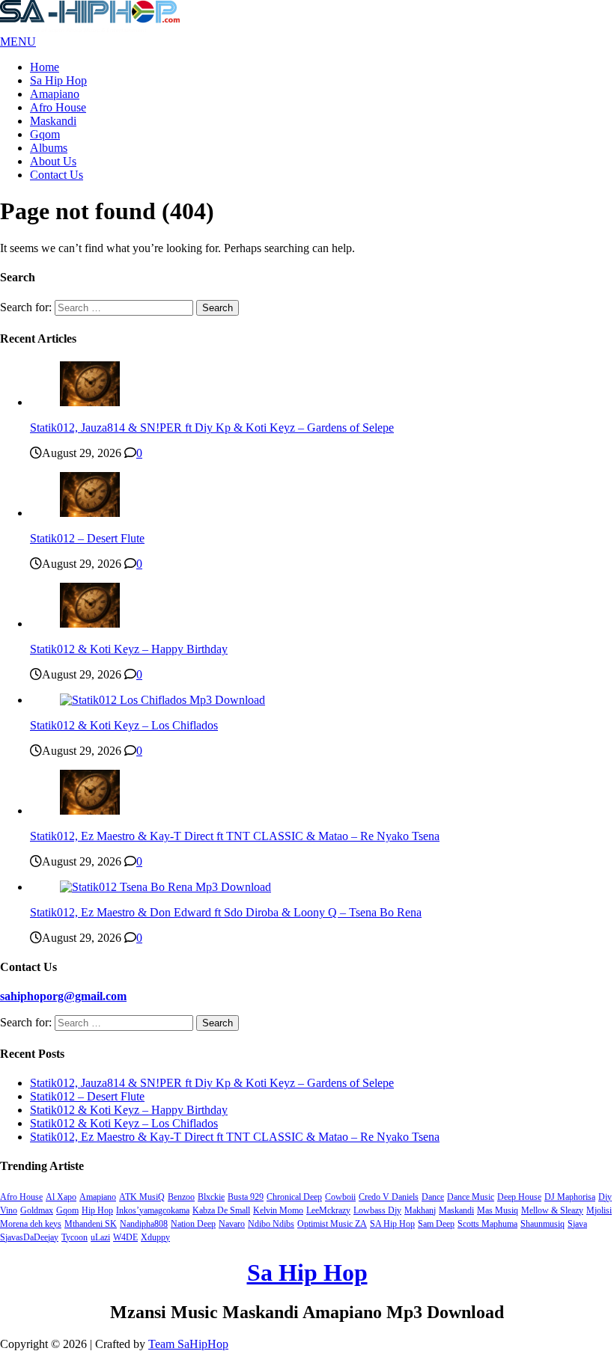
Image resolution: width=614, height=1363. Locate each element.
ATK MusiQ (142, 1197)
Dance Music (470, 1197)
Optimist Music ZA (332, 1224)
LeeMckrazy (328, 1210)
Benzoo (181, 1197)
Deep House (519, 1197)
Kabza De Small (221, 1210)
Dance (433, 1197)
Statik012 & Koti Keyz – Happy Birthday (129, 649)
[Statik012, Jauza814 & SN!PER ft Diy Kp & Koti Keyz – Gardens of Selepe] (90, 402)
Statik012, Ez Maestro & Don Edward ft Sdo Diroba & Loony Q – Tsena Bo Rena (226, 912)
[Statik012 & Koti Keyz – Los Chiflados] (162, 699)
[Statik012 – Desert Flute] (90, 512)
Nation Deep (193, 1224)
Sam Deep (436, 1224)
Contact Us (56, 174)
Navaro (232, 1224)
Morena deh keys (30, 1224)
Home (44, 67)
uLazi (100, 1237)
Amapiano (54, 94)
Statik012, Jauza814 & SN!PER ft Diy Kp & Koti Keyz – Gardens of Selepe (212, 427)
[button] (18, 41)
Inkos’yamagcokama (152, 1210)
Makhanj (420, 1210)
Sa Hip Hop (58, 80)
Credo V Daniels (389, 1197)
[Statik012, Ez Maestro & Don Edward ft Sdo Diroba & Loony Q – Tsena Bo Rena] (165, 886)
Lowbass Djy (377, 1210)
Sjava (577, 1224)
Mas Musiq (497, 1210)
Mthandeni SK (90, 1224)
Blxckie (211, 1197)
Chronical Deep (294, 1197)
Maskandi (53, 120)
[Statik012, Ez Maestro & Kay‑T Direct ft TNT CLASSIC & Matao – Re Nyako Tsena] (90, 810)
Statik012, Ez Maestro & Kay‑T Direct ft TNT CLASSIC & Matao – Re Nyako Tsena (235, 836)
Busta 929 (246, 1197)
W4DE (125, 1237)
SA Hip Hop (392, 1224)
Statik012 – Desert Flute (87, 538)
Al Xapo (61, 1197)
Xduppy (155, 1237)
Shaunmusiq (542, 1224)
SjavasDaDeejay (29, 1237)
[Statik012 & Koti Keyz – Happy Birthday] (90, 623)
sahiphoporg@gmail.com (63, 996)
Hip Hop (97, 1210)
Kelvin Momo (278, 1210)
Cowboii (340, 1197)
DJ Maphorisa (569, 1197)
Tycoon (74, 1237)
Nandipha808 (144, 1224)
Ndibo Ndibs (271, 1224)
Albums (48, 147)
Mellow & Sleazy (552, 1210)
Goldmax (36, 1210)
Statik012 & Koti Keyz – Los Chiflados (124, 725)
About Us (53, 161)
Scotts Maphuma (487, 1224)
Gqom (45, 134)
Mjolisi (599, 1210)
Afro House (58, 107)
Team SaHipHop (188, 1344)
